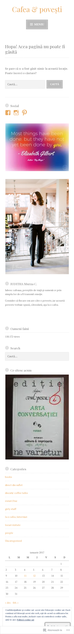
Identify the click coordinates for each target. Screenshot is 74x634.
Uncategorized (13, 540)
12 (34, 575)
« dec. (8, 602)
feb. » (15, 602)
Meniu (38, 24)
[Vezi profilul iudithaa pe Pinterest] (25, 113)
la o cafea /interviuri (16, 516)
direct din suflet (14, 485)
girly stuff (10, 509)
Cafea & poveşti (37, 9)
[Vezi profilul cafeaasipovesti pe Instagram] (16, 113)
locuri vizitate (12, 525)
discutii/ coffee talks (16, 493)
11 (25, 575)
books (8, 477)
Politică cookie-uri (25, 619)
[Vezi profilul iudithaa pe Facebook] (8, 113)
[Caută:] (26, 84)
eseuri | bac (11, 500)
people (9, 533)
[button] (37, 147)
